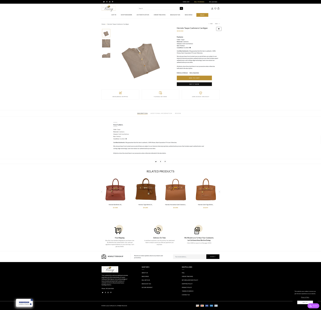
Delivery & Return (182, 73)
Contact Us (186, 294)
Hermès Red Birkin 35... (115, 204)
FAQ (183, 272)
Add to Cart (194, 78)
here (191, 62)
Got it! (305, 302)
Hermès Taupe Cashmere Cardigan (118, 24)
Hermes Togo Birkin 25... (145, 204)
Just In (113, 15)
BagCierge (188, 15)
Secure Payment (147, 287)
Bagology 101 (175, 15)
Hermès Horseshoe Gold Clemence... (175, 204)
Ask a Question (194, 73)
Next (216, 23)
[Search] (181, 8)
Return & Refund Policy (190, 280)
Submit (213, 256)
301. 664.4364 (213, 2)
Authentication (143, 15)
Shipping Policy (187, 283)
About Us (145, 272)
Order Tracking (160, 15)
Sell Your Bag (199, 2)
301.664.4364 (110, 288)
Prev (211, 23)
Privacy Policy (187, 287)
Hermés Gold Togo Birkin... (205, 204)
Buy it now (194, 84)
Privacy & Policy (305, 297)
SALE (202, 15)
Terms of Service (187, 291)
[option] (106, 33)
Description (142, 113)
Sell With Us (146, 280)
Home (103, 24)
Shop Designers (126, 15)
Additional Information (161, 113)
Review (178, 113)
